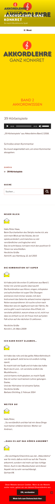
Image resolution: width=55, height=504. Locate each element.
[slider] (46, 125)
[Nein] (51, 492)
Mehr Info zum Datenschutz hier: (27, 498)
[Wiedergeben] (7, 126)
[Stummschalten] (40, 126)
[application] (27, 126)
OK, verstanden (27, 492)
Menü (29, 30)
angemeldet (19, 149)
